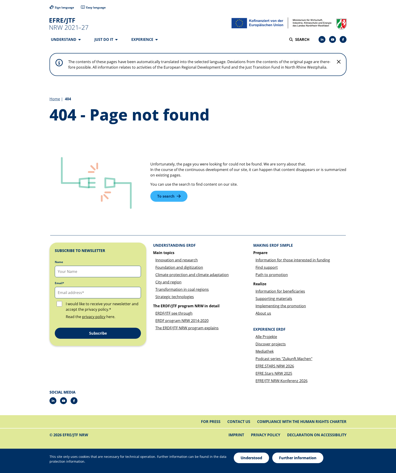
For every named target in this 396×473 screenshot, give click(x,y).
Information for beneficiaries (280, 291)
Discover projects (271, 344)
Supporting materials (274, 298)
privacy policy (93, 316)
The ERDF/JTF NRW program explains (187, 327)
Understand (64, 39)
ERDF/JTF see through (173, 313)
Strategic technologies (174, 296)
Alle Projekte (266, 336)
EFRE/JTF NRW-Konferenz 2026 (282, 380)
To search (166, 196)
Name (59, 262)
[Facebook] (343, 39)
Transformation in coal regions (182, 289)
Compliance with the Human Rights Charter (301, 421)
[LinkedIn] (322, 39)
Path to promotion (272, 274)
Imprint (236, 434)
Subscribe (98, 333)
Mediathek (265, 351)
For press (210, 421)
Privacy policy (265, 434)
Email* (59, 283)
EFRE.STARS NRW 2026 (275, 366)
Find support (267, 267)
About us (263, 313)
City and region (168, 282)
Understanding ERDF (174, 245)
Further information (297, 457)
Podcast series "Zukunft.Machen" (284, 358)
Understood (251, 457)
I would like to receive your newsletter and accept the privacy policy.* (102, 306)
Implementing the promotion (281, 305)
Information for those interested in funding (293, 260)
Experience (142, 39)
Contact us (238, 421)
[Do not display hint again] (339, 61)
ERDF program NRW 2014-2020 (182, 320)
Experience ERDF (269, 329)
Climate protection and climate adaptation (192, 274)
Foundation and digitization (179, 267)
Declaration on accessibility (316, 434)
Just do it (104, 39)
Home (55, 98)
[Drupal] (332, 39)
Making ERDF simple (273, 245)
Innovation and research (176, 260)
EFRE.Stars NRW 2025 (274, 373)
